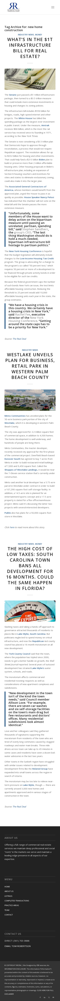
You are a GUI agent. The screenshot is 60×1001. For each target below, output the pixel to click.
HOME (7, 886)
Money (38, 34)
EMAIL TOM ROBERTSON (18, 946)
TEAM (7, 910)
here (12, 527)
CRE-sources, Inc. (43, 965)
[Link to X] (49, 997)
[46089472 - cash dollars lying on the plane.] (30, 79)
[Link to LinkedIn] (44, 997)
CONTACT (9, 914)
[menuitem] (52, 7)
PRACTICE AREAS (12, 905)
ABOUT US (9, 891)
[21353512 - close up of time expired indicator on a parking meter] (30, 611)
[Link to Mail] (53, 997)
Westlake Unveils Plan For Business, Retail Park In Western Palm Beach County (30, 366)
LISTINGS (8, 896)
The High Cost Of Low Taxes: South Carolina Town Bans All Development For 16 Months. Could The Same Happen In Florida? (30, 568)
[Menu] (52, 7)
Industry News (26, 34)
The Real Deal (19, 338)
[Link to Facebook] (40, 997)
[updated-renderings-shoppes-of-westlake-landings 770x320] (30, 400)
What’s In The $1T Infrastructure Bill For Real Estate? (30, 47)
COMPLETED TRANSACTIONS (17, 900)
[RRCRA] (25, 7)
